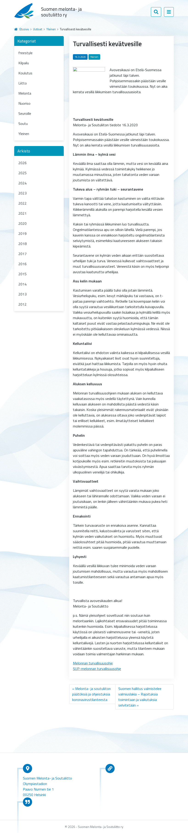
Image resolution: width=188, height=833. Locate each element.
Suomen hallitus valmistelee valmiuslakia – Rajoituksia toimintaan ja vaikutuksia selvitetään (139, 697)
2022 (22, 203)
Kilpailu (23, 63)
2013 (22, 294)
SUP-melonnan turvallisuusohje (97, 668)
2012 (22, 304)
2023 (22, 193)
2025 (22, 173)
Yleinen (51, 29)
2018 (22, 243)
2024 (22, 183)
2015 (22, 274)
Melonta (24, 93)
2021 (22, 213)
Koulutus (25, 73)
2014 (22, 284)
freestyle (25, 53)
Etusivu (24, 29)
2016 (22, 264)
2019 (22, 233)
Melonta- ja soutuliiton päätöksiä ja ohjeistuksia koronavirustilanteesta (91, 694)
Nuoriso (24, 103)
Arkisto (23, 151)
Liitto (22, 83)
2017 (22, 253)
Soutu (23, 123)
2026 (22, 163)
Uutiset (37, 29)
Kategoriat (26, 41)
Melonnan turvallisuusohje (93, 663)
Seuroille (24, 113)
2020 (22, 223)
